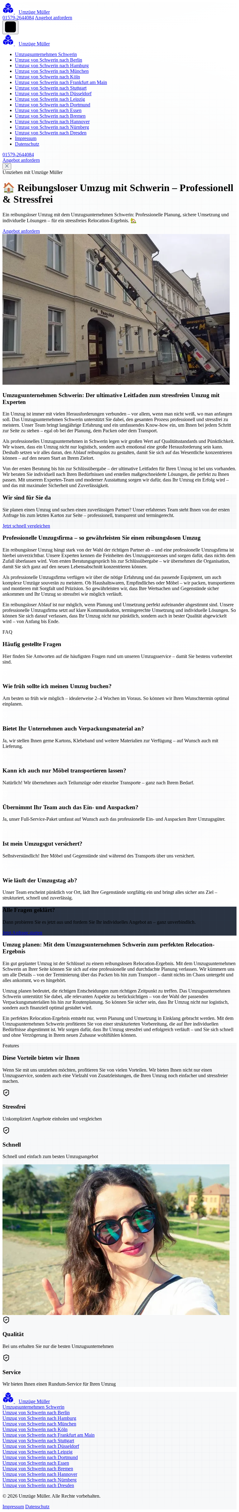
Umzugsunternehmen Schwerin (46, 54)
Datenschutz (27, 144)
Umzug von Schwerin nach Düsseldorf (53, 93)
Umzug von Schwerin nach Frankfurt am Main (61, 82)
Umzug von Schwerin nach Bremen (50, 116)
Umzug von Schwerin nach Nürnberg (52, 127)
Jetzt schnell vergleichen (26, 525)
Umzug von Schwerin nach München (52, 71)
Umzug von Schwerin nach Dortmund (52, 104)
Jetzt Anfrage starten (22, 932)
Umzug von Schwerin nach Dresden (51, 132)
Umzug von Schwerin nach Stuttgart (51, 88)
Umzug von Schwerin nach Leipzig (50, 99)
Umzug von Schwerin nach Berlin (48, 60)
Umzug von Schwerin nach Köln (47, 76)
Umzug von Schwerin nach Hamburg (52, 65)
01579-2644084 (18, 17)
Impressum (25, 138)
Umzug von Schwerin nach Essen (48, 110)
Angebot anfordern (53, 17)
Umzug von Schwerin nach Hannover (52, 121)
